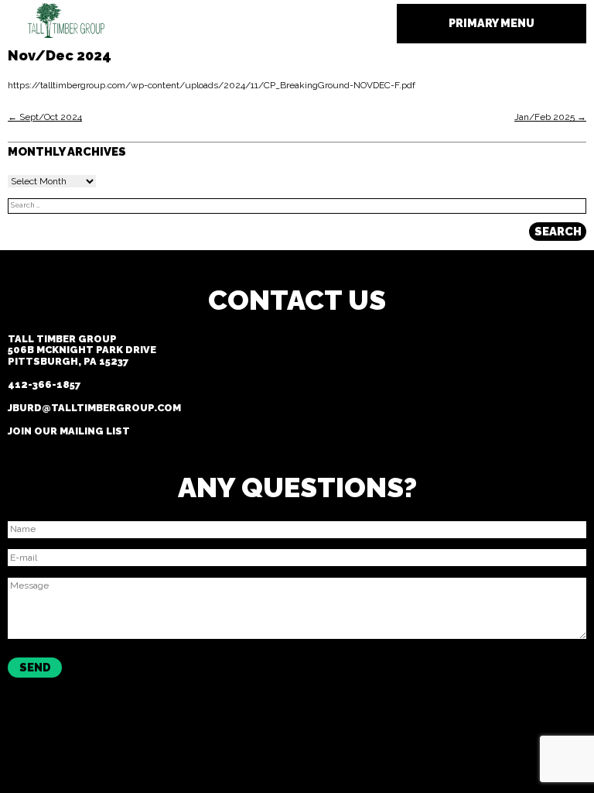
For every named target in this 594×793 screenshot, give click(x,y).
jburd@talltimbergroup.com (94, 408)
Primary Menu (491, 22)
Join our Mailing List (69, 431)
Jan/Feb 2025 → (550, 117)
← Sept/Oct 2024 (45, 117)
